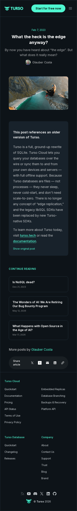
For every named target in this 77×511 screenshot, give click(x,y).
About (44, 445)
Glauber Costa (42, 62)
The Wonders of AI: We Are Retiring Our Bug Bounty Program (37, 304)
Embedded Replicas (53, 389)
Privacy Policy (12, 422)
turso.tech (28, 235)
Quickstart (10, 389)
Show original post (24, 248)
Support (46, 458)
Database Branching (53, 395)
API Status (10, 408)
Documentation (13, 395)
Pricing (8, 402)
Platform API (48, 408)
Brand (44, 478)
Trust (44, 465)
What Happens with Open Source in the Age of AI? (38, 328)
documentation (24, 241)
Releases (9, 458)
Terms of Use (12, 415)
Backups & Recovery (53, 402)
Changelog (11, 451)
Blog (44, 471)
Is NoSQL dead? (24, 282)
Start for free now (48, 8)
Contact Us (47, 451)
